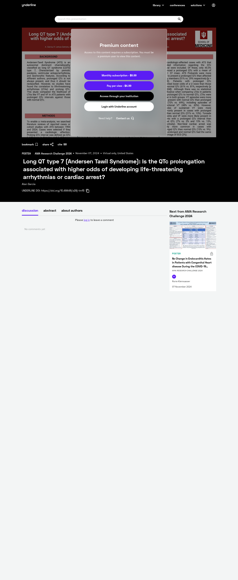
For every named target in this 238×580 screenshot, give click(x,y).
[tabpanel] (94, 225)
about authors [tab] (72, 210)
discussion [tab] (30, 210)
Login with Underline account (119, 106)
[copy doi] (89, 191)
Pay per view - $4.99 (119, 85)
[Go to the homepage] (29, 5)
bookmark (28, 144)
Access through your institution (119, 96)
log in (87, 220)
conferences (177, 5)
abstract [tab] (49, 210)
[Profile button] (213, 5)
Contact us (123, 118)
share (45, 144)
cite (60, 144)
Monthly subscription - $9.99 (119, 75)
